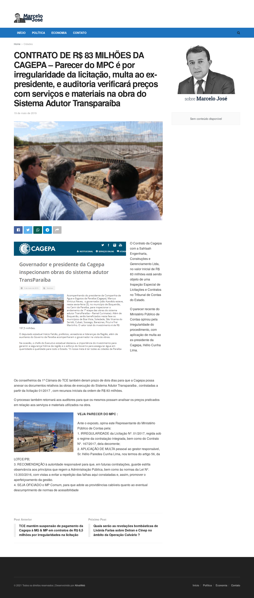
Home (17, 44)
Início (21, 33)
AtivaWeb (80, 585)
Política (38, 33)
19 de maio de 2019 (25, 113)
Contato (80, 33)
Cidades (28, 44)
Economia (59, 33)
